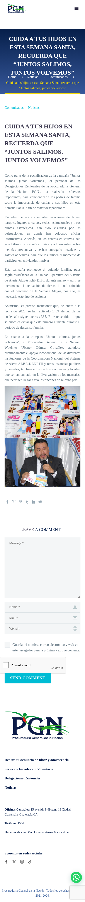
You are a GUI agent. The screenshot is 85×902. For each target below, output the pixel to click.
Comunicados (14, 107)
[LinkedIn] (33, 502)
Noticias (33, 107)
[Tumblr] (27, 502)
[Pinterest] (20, 502)
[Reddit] (40, 502)
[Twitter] (14, 502)
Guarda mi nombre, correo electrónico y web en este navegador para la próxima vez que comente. (46, 647)
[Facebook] (7, 502)
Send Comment (27, 678)
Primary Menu (76, 8)
